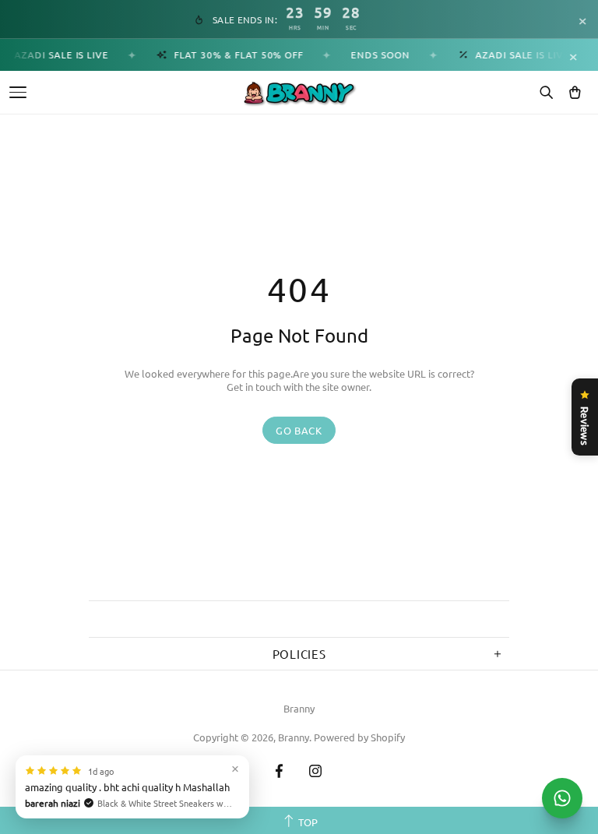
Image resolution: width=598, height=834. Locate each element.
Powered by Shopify (359, 737)
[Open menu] (18, 92)
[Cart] (574, 92)
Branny (299, 708)
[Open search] (546, 92)
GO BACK (299, 430)
